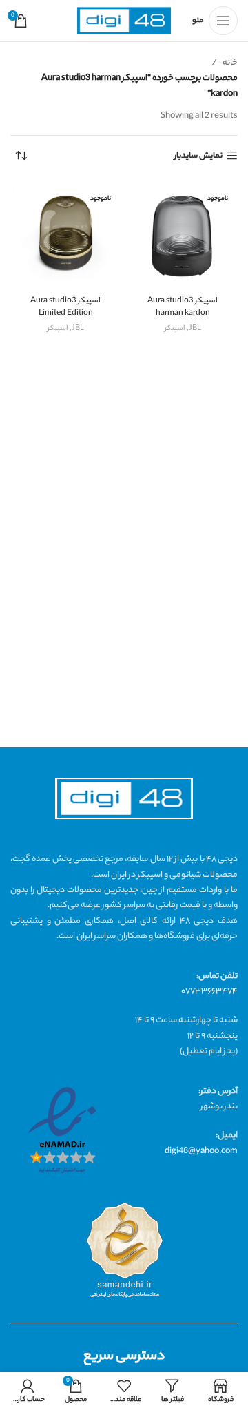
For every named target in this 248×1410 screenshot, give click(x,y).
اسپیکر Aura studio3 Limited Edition (65, 307)
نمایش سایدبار (198, 156)
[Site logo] (124, 21)
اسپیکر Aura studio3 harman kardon (182, 307)
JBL (195, 328)
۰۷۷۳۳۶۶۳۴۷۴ (209, 991)
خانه (230, 63)
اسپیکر (175, 328)
